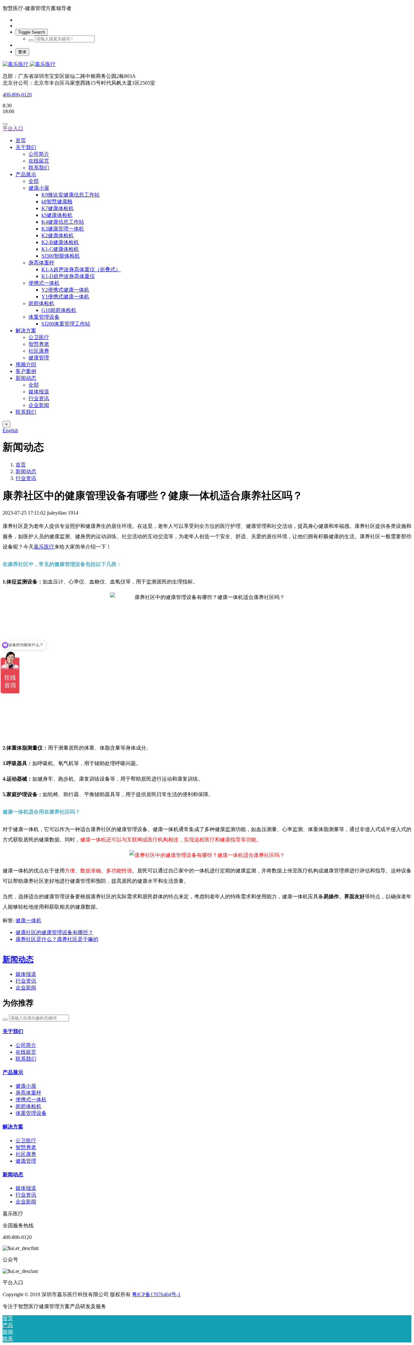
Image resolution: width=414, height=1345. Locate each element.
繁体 (22, 51)
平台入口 (13, 128)
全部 (33, 181)
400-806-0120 (17, 94)
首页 (21, 140)
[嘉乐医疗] (207, 64)
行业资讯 (26, 478)
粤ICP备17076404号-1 (156, 1294)
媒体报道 (26, 974)
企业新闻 (26, 987)
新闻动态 (26, 471)
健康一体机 (28, 920)
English (10, 430)
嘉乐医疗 (44, 547)
